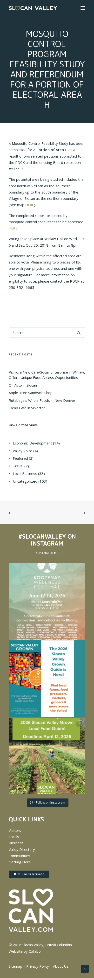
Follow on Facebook (31, 874)
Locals (14, 836)
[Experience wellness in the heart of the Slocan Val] (47, 601)
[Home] (31, 910)
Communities (19, 855)
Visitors (15, 830)
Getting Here (20, 862)
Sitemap (15, 966)
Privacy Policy (37, 966)
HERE (29, 204)
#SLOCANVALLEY (42, 536)
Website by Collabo (25, 951)
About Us (60, 966)
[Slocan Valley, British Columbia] (33, 8)
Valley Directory (22, 849)
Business (16, 842)
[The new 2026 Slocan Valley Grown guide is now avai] (47, 678)
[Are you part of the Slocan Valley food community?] (47, 756)
